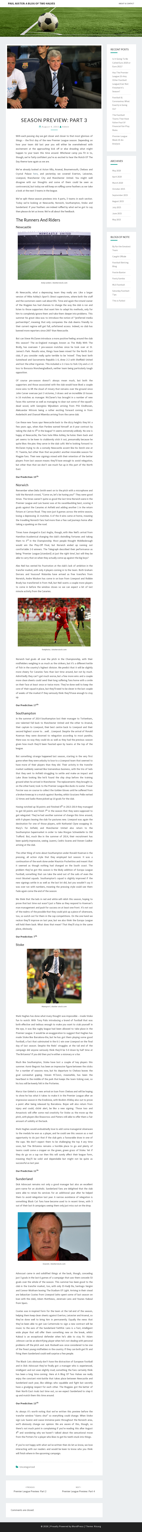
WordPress (77, 1526)
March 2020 (117, 182)
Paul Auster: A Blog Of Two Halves (31, 3)
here (35, 173)
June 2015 (117, 213)
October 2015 (118, 188)
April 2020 (117, 176)
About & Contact (126, 3)
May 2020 (116, 170)
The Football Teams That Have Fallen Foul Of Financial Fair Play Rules (120, 122)
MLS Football (118, 284)
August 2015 (118, 201)
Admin (65, 126)
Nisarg (97, 1526)
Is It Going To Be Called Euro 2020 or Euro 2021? (121, 62)
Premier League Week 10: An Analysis (119, 140)
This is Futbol (118, 300)
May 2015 (116, 219)
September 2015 (120, 195)
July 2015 (116, 207)
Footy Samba (118, 278)
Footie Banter (119, 272)
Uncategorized (27, 1466)
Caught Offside (119, 256)
